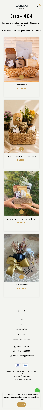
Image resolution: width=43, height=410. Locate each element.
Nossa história (21, 329)
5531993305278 (23, 346)
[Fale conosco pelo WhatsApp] (37, 390)
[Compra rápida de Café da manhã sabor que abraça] (21, 211)
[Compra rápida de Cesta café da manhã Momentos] (21, 149)
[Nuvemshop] (21, 377)
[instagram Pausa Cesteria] (18, 311)
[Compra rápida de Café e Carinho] (21, 277)
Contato (21, 334)
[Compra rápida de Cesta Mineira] (21, 77)
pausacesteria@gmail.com (23, 356)
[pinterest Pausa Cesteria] (25, 311)
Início (22, 319)
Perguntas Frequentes (21, 339)
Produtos (21, 324)
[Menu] (5, 6)
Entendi (21, 404)
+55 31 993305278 (23, 351)
